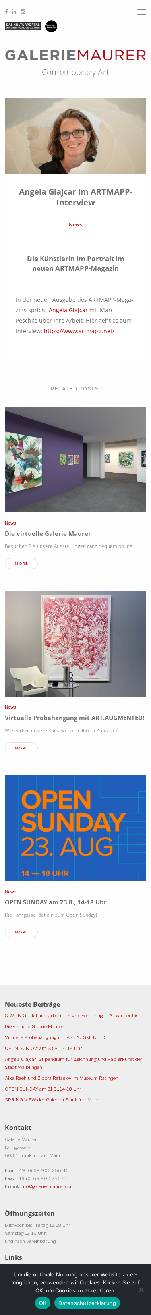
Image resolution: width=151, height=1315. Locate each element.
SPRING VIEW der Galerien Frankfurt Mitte (51, 1100)
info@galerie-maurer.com (47, 1186)
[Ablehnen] (141, 1290)
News (75, 224)
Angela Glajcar (68, 310)
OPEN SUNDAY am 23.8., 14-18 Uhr (56, 902)
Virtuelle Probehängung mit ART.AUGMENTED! (74, 718)
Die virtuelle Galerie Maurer (48, 533)
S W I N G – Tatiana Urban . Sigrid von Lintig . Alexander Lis (71, 1015)
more (21, 563)
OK (43, 1303)
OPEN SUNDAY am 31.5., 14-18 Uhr (43, 1089)
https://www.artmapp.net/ (79, 331)
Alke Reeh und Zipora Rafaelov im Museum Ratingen (61, 1078)
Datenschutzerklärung (87, 1303)
